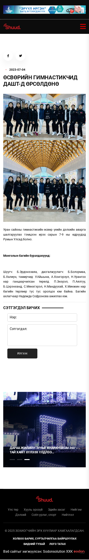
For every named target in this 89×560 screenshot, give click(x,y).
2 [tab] (19, 459)
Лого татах (57, 544)
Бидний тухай (34, 544)
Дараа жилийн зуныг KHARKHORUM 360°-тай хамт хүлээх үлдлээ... (43, 450)
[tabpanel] (44, 429)
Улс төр (13, 509)
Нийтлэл (68, 514)
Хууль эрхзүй (33, 509)
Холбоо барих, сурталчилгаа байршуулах (44, 538)
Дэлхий (20, 514)
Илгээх (22, 353)
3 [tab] (27, 459)
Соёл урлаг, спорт (44, 514)
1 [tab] (12, 374)
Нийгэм (76, 509)
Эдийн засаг (56, 509)
